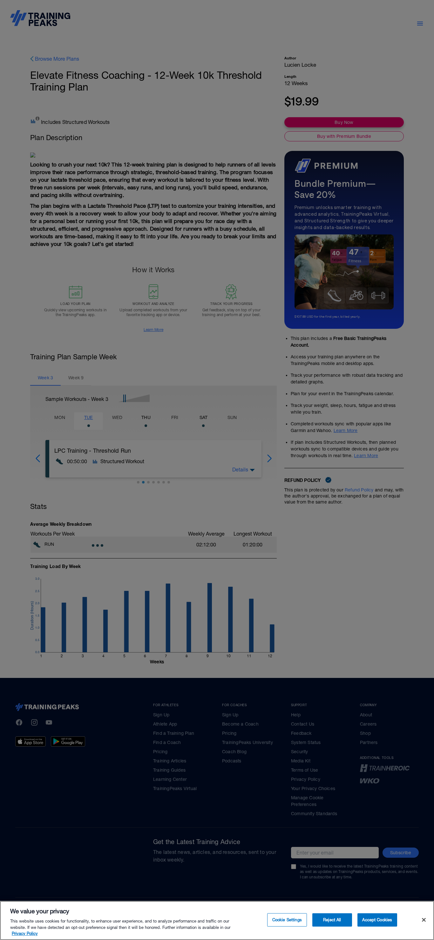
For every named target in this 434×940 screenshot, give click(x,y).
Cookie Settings (287, 919)
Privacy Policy (25, 933)
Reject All (332, 919)
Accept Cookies (377, 919)
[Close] (424, 920)
